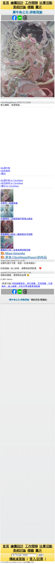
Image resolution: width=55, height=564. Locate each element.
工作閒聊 (31, 3)
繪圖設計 (17, 3)
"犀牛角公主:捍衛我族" (19, 300)
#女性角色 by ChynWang (12, 183)
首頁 (6, 3)
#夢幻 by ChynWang (10, 186)
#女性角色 (5, 171)
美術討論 (19, 7)
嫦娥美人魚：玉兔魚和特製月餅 (15, 250)
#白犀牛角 (5, 168)
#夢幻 (3, 173)
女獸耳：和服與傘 (9, 203)
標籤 (31, 7)
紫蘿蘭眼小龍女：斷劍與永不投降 (17, 234)
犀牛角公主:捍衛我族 (27, 12)
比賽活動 (46, 3)
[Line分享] (19, 17)
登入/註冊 (36, 559)
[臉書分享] (14, 17)
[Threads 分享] (25, 17)
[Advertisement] (27, 136)
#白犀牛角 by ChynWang (12, 180)
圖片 (39, 7)
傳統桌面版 (17, 559)
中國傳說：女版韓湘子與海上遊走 (17, 219)
